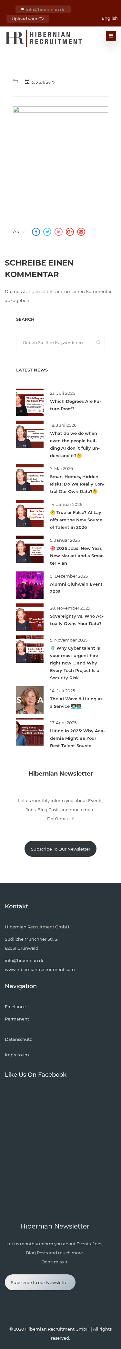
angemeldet (39, 291)
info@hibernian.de (46, 9)
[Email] (81, 232)
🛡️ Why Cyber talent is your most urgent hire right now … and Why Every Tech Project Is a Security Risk (75, 662)
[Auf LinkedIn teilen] (59, 232)
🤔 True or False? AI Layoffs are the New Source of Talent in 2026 (76, 520)
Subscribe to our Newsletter (40, 1282)
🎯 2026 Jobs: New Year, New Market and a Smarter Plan (77, 556)
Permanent (17, 1018)
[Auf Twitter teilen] (48, 232)
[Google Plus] (71, 232)
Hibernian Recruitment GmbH (57, 1329)
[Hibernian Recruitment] (44, 38)
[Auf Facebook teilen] (37, 232)
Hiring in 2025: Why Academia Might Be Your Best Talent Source (77, 738)
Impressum (17, 1054)
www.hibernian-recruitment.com (40, 969)
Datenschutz (18, 1039)
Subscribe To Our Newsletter (60, 849)
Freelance (15, 1006)
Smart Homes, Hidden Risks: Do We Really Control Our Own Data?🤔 (77, 484)
